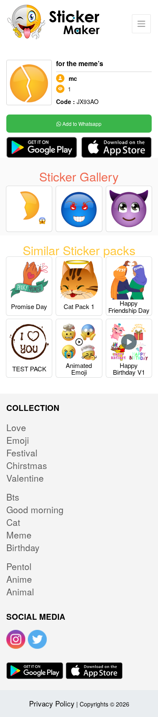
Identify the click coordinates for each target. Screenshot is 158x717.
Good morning (35, 509)
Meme (19, 534)
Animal (20, 591)
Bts (12, 496)
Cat (13, 522)
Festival (21, 452)
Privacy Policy (52, 703)
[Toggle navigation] (141, 23)
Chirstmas (26, 465)
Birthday (23, 547)
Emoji (17, 440)
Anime (19, 579)
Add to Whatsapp (81, 123)
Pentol (19, 566)
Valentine (25, 478)
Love (16, 427)
